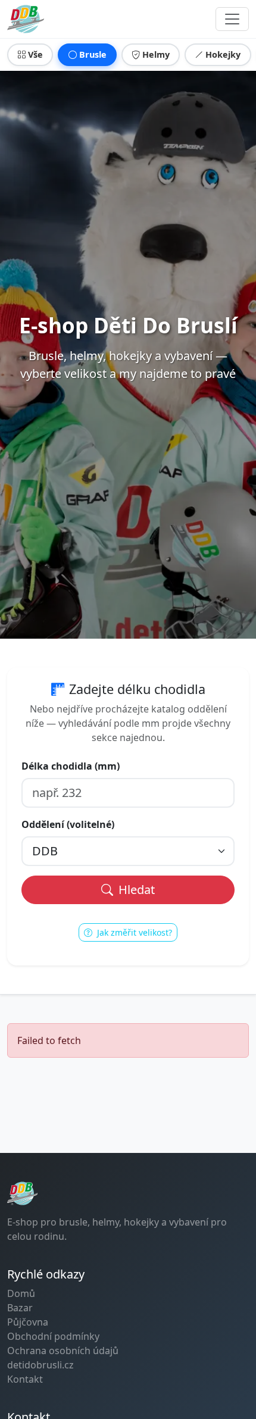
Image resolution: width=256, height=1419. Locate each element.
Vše (35, 54)
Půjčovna (27, 1322)
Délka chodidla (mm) (70, 766)
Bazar (20, 1307)
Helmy (156, 54)
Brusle (93, 54)
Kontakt (25, 1379)
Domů (21, 1293)
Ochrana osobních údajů (62, 1350)
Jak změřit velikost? (133, 932)
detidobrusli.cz (40, 1364)
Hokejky (223, 54)
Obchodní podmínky (53, 1336)
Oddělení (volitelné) (67, 824)
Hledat (135, 890)
